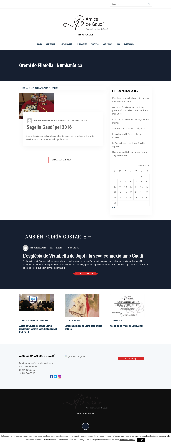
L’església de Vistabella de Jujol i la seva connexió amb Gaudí (130, 100)
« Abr (114, 207)
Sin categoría (81, 120)
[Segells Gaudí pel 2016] (36, 105)
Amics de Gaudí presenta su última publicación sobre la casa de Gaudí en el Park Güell (130, 110)
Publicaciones (81, 44)
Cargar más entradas (62, 160)
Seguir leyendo (85, 274)
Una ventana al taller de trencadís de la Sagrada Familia (129, 154)
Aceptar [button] (141, 440)
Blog (118, 44)
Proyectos (95, 44)
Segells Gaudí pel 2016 (49, 127)
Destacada (117, 320)
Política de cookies (127, 440)
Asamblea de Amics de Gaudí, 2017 (128, 128)
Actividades (107, 44)
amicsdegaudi (44, 120)
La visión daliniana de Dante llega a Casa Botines (130, 121)
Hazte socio (129, 44)
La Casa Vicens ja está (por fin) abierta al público (130, 145)
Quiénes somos (51, 44)
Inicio (39, 44)
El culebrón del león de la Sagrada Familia (127, 136)
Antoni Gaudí (66, 44)
